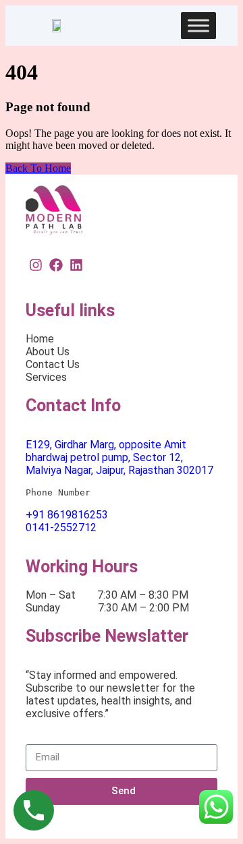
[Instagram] (36, 265)
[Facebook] (56, 265)
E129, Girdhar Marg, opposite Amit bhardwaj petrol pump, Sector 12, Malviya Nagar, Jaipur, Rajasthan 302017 (119, 457)
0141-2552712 (61, 527)
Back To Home (38, 168)
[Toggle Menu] (198, 25)
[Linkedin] (76, 265)
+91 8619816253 (67, 514)
